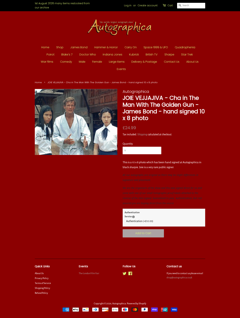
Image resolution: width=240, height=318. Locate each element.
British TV (152, 54)
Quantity (128, 143)
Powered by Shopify (136, 303)
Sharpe (169, 54)
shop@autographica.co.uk (179, 277)
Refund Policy (41, 293)
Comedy (66, 62)
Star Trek (187, 54)
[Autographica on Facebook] (130, 274)
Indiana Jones (112, 54)
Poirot (50, 54)
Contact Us (171, 62)
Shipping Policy (42, 288)
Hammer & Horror (106, 47)
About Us (192, 62)
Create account (148, 5)
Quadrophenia (185, 47)
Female (97, 62)
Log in (127, 5)
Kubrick (134, 54)
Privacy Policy (41, 278)
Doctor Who (87, 54)
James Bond (78, 47)
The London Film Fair (89, 273)
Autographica (119, 303)
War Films (47, 62)
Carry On (131, 47)
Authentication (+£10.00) (139, 221)
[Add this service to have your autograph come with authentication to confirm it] (133, 217)
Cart (170, 5)
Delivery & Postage (144, 62)
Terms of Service (43, 283)
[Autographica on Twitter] (125, 274)
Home (45, 47)
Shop (59, 47)
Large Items (117, 62)
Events (121, 69)
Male (82, 62)
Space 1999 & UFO (156, 47)
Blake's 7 (67, 54)
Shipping (142, 134)
